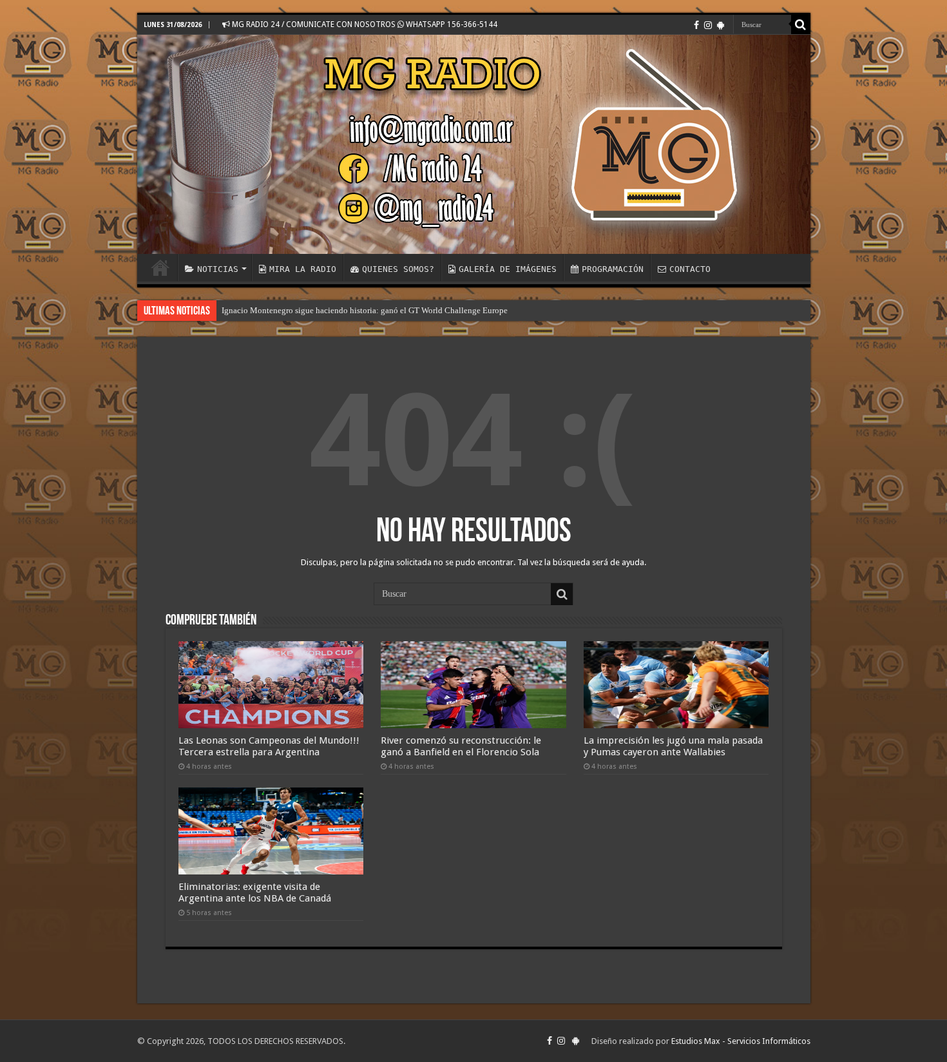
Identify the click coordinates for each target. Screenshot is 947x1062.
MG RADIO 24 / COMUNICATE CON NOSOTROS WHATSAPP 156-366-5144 (363, 24)
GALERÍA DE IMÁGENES (508, 269)
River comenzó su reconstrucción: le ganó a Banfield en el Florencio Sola (461, 746)
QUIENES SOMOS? (398, 269)
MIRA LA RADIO (302, 269)
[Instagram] (708, 25)
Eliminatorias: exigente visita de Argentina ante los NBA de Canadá (254, 892)
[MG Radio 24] (473, 144)
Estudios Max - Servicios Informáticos (740, 1041)
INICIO (160, 267)
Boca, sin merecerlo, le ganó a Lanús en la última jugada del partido (339, 310)
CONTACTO (690, 269)
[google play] (720, 25)
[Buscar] (800, 24)
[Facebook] (696, 25)
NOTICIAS (217, 269)
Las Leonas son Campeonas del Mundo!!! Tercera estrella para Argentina (268, 746)
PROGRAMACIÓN (613, 269)
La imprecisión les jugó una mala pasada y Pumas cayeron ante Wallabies (673, 746)
